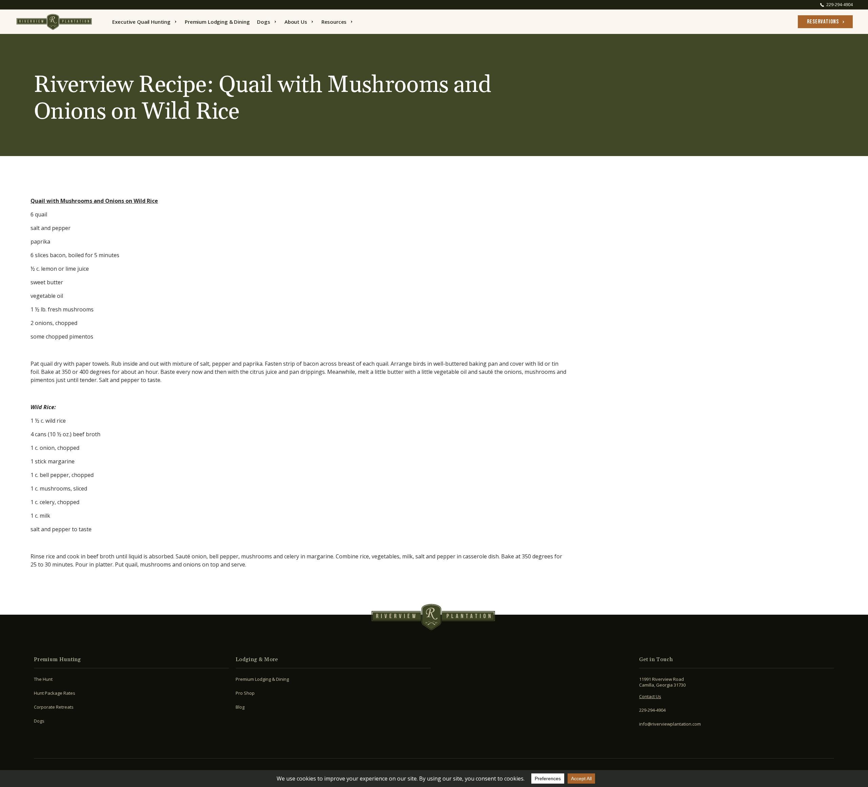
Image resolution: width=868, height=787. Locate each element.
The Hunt (43, 679)
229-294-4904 (652, 710)
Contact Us (650, 696)
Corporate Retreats (54, 707)
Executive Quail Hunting (141, 21)
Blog (240, 707)
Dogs (263, 21)
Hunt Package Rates (54, 693)
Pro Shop (245, 693)
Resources (334, 21)
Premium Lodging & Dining (217, 21)
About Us (295, 21)
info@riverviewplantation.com (670, 724)
